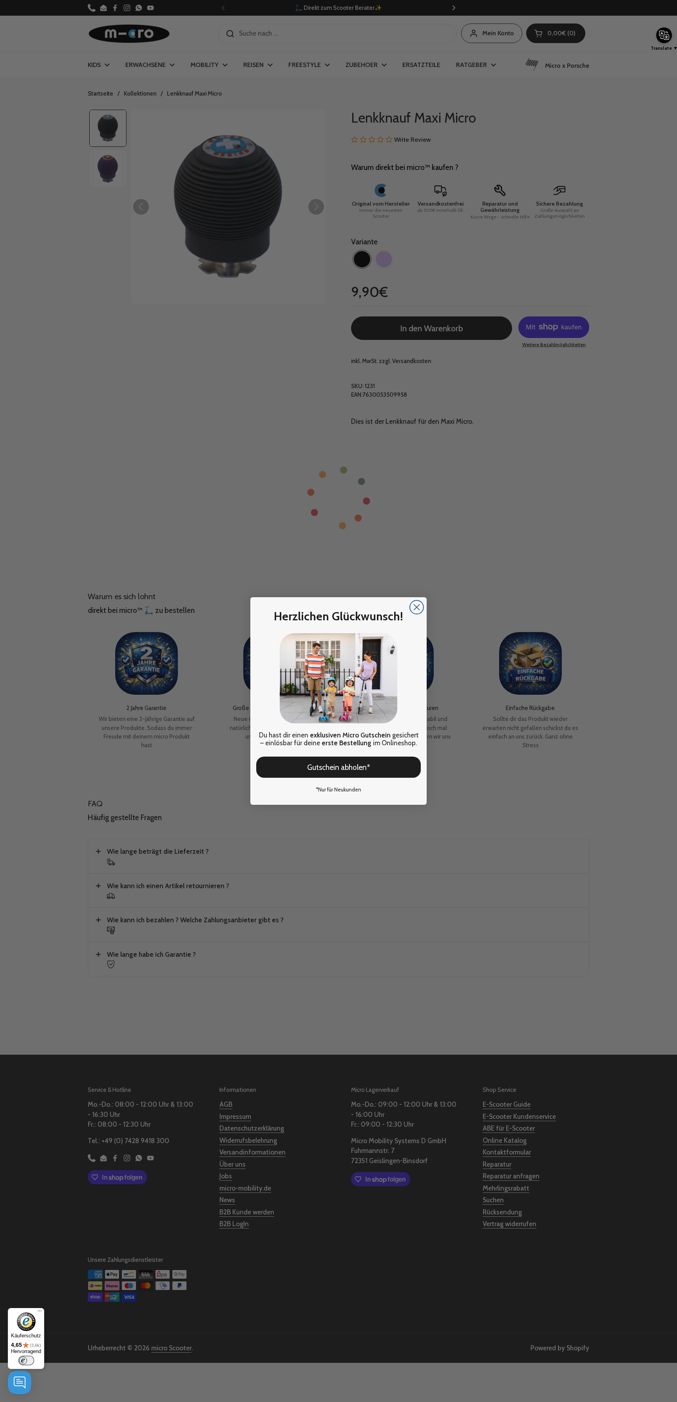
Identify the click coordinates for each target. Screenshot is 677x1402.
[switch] (26, 1360)
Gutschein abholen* (338, 767)
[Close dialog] (417, 607)
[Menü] (39, 1312)
